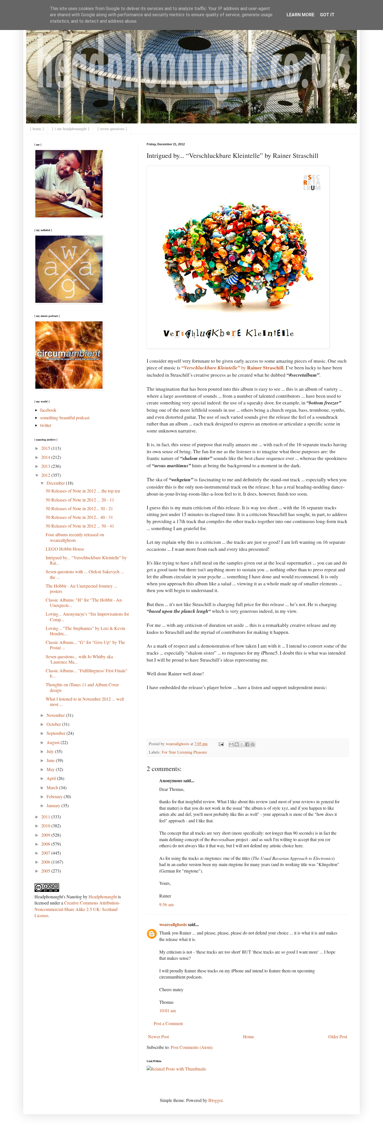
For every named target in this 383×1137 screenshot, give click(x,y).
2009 (46, 835)
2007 (46, 853)
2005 (46, 871)
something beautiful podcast (64, 417)
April (52, 778)
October (54, 724)
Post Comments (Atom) (192, 1047)
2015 (46, 448)
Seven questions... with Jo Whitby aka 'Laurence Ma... (79, 659)
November (56, 715)
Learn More (300, 14)
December (56, 483)
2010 (46, 825)
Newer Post (158, 1036)
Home (248, 1036)
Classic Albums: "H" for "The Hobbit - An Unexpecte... (84, 602)
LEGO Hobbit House (65, 549)
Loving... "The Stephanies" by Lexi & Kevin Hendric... (85, 630)
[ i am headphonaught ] (70, 128)
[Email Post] (221, 743)
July (51, 751)
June (51, 760)
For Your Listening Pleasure (184, 752)
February (55, 796)
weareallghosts (173, 924)
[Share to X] (242, 744)
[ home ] (37, 128)
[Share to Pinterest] (252, 744)
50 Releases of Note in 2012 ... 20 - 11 (80, 500)
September (56, 733)
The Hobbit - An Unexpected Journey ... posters (81, 588)
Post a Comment (168, 1023)
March (53, 787)
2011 (46, 817)
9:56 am (166, 904)
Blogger (215, 1100)
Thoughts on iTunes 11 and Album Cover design (82, 687)
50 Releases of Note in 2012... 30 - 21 (79, 508)
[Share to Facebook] (247, 744)
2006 (46, 862)
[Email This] (231, 744)
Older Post (337, 1036)
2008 (46, 844)
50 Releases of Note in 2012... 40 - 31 (79, 517)
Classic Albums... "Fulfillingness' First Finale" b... (87, 673)
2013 (46, 466)
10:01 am (167, 1010)
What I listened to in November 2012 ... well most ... (85, 701)
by (232, 367)
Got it (327, 14)
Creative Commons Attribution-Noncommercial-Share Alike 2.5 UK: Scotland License (77, 909)
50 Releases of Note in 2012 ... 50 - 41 (80, 526)
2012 (46, 475)
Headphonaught (103, 896)
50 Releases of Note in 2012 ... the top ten (83, 491)
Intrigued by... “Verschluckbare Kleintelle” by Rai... (86, 560)
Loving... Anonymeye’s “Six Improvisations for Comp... (87, 616)
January (54, 805)
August (54, 742)
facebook (48, 410)
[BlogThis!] (236, 744)
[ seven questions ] (112, 128)
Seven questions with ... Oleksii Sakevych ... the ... (85, 574)
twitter (45, 425)
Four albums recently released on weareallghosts (75, 537)
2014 (46, 457)
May (51, 769)
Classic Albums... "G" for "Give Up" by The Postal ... (85, 644)
